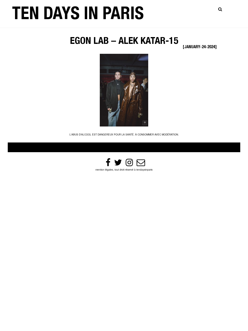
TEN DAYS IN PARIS (78, 15)
